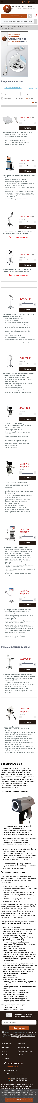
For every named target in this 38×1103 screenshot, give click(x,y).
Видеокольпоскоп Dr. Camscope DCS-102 (18, 132)
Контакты (5, 1058)
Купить (27, 128)
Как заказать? (23, 1047)
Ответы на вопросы (25, 1051)
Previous (2, 87)
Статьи (20, 1055)
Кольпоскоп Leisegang (11, 727)
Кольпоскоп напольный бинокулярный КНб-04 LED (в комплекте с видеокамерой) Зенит (19, 675)
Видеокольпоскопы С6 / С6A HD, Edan (17, 609)
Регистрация (33, 2)
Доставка (5, 1047)
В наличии (8, 98)
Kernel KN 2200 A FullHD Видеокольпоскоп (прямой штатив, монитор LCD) (19, 375)
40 (29, 98)
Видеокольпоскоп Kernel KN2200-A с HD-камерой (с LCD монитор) (18, 315)
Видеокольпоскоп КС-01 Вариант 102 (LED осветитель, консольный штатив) (19, 233)
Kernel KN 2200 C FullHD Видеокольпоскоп (19, 424)
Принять (19, 1100)
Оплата (4, 1051)
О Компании (6, 1044)
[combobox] (28, 94)
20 (27, 98)
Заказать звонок (12, 1067)
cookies (28, 1084)
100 (32, 98)
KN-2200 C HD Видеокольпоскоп (15, 482)
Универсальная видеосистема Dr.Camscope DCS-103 (19, 177)
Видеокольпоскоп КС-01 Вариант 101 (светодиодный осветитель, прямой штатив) (17, 271)
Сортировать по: (17, 94)
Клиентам (21, 1044)
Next (24, 87)
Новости (5, 1055)
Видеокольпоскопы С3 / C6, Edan (15, 547)
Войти (26, 2)
